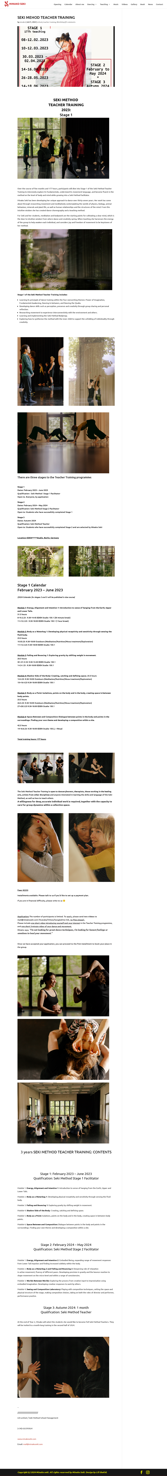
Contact (159, 4)
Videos (125, 4)
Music (115, 4)
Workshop (61, 22)
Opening (57, 4)
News (150, 4)
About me (79, 4)
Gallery (134, 4)
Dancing (90, 4)
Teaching (104, 4)
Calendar (68, 4)
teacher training (49, 22)
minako (22, 22)
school (39, 22)
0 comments (70, 22)
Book (142, 4)
